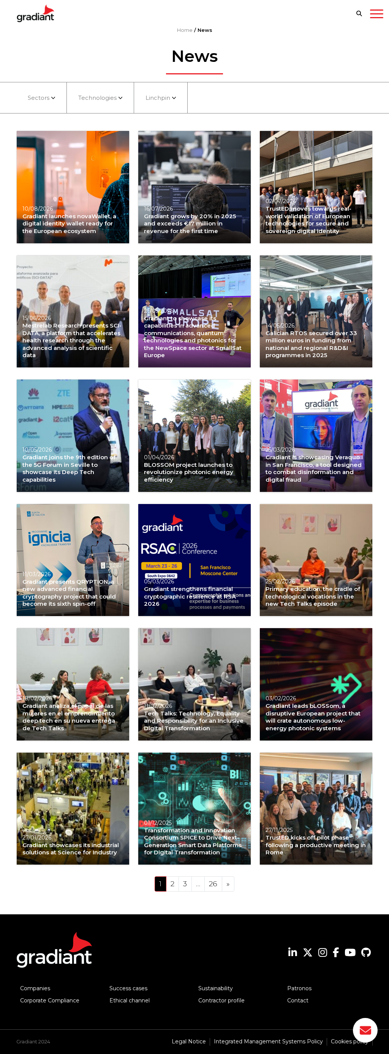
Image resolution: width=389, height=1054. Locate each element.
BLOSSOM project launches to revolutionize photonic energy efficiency (188, 472)
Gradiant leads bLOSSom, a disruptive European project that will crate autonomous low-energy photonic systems (313, 717)
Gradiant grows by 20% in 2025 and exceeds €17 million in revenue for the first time (190, 224)
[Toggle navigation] (376, 15)
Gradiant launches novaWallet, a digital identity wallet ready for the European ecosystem (69, 224)
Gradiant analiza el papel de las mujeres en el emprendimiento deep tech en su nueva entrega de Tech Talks (68, 717)
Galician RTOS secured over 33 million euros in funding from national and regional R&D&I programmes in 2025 (311, 344)
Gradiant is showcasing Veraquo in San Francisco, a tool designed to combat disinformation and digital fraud (314, 468)
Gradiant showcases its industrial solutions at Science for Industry (70, 848)
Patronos (299, 988)
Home (185, 30)
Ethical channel (129, 1000)
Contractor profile (221, 1000)
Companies (35, 988)
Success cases (128, 988)
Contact (297, 1000)
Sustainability (215, 988)
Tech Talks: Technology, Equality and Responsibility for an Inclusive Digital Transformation (194, 721)
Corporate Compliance (49, 1000)
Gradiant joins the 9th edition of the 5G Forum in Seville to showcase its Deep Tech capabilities (68, 468)
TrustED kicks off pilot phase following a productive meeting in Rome (316, 845)
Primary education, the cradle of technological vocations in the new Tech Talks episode (313, 596)
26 (213, 883)
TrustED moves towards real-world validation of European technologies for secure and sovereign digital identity (308, 220)
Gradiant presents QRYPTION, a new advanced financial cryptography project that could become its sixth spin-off (69, 593)
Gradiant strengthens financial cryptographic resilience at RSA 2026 (190, 596)
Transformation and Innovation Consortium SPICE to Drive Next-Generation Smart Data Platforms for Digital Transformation (193, 841)
